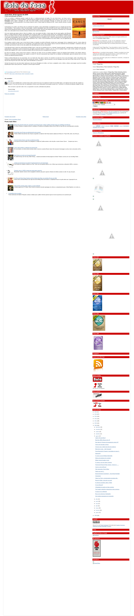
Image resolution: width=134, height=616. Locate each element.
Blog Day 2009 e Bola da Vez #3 (102, 440)
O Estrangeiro (27, 73)
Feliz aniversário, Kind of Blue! (102, 469)
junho (97, 501)
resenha (31, 73)
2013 (95, 416)
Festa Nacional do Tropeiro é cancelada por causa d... (107, 451)
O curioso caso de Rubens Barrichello (103, 455)
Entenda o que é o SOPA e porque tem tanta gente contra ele (28, 170)
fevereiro (98, 510)
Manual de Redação (97, 119)
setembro (98, 433)
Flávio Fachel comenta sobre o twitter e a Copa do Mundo (27, 185)
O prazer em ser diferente (101, 491)
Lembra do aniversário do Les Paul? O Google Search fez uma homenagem (31, 162)
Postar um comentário (10, 93)
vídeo (103, 127)
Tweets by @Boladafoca (98, 132)
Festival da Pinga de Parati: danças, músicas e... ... (107, 464)
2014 (95, 414)
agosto (97, 436)
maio (97, 503)
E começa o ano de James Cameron (103, 462)
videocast (99, 127)
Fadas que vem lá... (99, 471)
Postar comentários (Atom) (15, 119)
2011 (95, 420)
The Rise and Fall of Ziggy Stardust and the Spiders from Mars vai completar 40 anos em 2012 (35, 178)
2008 (95, 515)
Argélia (16, 73)
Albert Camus (12, 73)
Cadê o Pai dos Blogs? (100, 437)
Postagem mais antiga (81, 116)
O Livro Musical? (99, 484)
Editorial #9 (97, 453)
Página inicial (46, 116)
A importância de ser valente (15, 193)
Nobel (23, 73)
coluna (98, 126)
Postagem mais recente (10, 116)
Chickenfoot (98, 476)
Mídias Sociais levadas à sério (102, 460)
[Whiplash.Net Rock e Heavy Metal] (93, 196)
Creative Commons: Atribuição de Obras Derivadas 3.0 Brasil (109, 526)
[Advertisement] (16, 105)
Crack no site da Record (100, 467)
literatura (19, 73)
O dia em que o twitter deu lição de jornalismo (105, 446)
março (97, 508)
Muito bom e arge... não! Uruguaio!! (103, 449)
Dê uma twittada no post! (11, 71)
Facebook (103, 114)
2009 (95, 425)
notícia (116, 126)
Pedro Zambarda (104, 525)
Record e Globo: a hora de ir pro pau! (103, 480)
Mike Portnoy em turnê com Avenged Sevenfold (25, 155)
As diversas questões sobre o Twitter (103, 482)
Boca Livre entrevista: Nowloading (103, 493)
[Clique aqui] (96, 31)
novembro (98, 429)
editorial (103, 126)
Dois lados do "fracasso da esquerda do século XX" (107, 442)
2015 (95, 412)
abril (97, 505)
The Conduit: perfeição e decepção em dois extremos (107, 489)
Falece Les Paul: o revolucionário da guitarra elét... (106, 478)
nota (111, 126)
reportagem (126, 126)
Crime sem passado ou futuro (13, 16)
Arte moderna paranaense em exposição (104, 496)
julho (97, 499)
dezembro (98, 427)
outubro (97, 431)
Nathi (9, 81)
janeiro (97, 512)
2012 (95, 418)
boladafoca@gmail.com (114, 112)
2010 (95, 423)
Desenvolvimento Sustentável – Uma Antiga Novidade (107, 473)
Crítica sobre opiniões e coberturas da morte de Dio (25, 147)
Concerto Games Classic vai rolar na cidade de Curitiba (26, 140)
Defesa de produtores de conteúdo (103, 458)
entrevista (107, 126)
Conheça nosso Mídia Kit (98, 25)
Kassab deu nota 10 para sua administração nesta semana (27, 132)
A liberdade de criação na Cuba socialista (104, 487)
